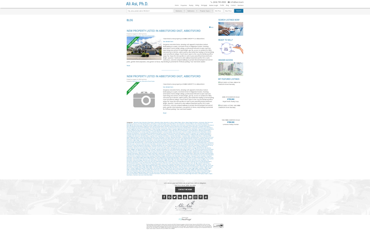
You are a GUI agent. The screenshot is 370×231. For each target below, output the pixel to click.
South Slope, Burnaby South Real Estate (185, 165)
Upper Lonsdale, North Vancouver (151, 169)
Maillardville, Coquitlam (199, 152)
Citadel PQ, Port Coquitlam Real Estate (157, 134)
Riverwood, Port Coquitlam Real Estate (151, 164)
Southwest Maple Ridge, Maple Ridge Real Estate (165, 167)
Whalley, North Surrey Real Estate (169, 173)
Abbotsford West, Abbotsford (162, 122)
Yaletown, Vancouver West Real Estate (142, 175)
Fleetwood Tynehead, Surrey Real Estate (176, 141)
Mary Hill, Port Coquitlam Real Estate (148, 153)
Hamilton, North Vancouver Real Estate (177, 146)
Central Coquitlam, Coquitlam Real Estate (152, 132)
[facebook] (164, 197)
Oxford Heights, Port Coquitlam (189, 158)
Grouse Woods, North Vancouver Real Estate (188, 145)
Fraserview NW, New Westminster (135, 142)
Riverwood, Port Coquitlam (134, 164)
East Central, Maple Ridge (180, 140)
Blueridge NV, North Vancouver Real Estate (138, 125)
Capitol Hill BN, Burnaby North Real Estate (138, 130)
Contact (233, 5)
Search (238, 11)
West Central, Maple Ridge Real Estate (136, 172)
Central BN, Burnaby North (134, 132)
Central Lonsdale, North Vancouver (173, 132)
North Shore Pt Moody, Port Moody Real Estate (192, 157)
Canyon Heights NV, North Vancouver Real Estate (139, 129)
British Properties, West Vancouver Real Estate (177, 126)
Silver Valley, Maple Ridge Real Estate (148, 165)
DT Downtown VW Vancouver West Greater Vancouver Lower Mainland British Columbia (175, 138)
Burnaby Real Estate (155, 127)
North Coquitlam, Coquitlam (189, 156)
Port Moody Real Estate (133, 162)
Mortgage (204, 5)
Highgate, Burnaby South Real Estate (140, 149)
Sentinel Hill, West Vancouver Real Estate (191, 164)
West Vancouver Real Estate (194, 172)
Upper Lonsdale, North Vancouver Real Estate (172, 169)
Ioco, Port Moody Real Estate (175, 149)
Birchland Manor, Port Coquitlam (176, 123)
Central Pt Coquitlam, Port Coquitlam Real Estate (198, 133)
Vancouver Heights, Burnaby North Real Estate (197, 169)
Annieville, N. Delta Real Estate (159, 123)
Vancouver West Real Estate (146, 171)
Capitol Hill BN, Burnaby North (206, 129)
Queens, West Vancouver (165, 162)
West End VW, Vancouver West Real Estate (157, 172)
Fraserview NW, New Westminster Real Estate (156, 142)
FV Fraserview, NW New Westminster (178, 142)
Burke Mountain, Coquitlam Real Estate (199, 126)
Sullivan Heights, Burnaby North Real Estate (142, 168)
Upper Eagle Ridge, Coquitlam (196, 168)
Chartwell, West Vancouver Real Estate (136, 134)
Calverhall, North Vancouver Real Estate (202, 127)
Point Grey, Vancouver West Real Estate (155, 161)
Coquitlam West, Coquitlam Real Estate (192, 136)
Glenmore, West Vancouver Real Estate (146, 144)
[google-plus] (169, 197)
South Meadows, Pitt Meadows (166, 165)
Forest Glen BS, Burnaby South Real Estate (198, 141)
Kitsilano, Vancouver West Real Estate (137, 150)
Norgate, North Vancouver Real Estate (171, 156)
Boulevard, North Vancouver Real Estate (197, 125)
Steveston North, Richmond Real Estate (189, 167)
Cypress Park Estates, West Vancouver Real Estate (152, 137)
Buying (191, 5)
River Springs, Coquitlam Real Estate (200, 162)
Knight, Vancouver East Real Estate (156, 150)
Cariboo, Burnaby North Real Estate (159, 130)
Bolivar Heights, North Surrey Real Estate (159, 125)
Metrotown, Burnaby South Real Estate (203, 153)
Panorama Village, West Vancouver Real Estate (145, 160)
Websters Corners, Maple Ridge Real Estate (185, 171)
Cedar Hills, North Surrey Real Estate (178, 130)
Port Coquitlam (170, 161)
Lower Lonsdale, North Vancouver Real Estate (200, 150)
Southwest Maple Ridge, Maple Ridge (142, 167)
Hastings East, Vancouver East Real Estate (181, 148)
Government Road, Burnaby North (204, 144)
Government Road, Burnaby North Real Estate (138, 145)
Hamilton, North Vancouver (159, 146)
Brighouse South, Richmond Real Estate (154, 126)
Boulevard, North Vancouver (178, 125)
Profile (222, 5)
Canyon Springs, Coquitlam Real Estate (162, 129)
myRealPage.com (185, 219)
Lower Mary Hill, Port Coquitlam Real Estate (138, 152)
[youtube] (185, 197)
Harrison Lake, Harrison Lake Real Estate (159, 148)
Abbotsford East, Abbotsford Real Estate (143, 36)
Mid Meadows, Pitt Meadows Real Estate (138, 154)
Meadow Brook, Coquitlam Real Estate (183, 153)
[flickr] (190, 197)
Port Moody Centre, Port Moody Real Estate (200, 161)
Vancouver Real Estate (132, 171)
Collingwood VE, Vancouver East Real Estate (138, 136)
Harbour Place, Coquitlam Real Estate (197, 146)
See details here (168, 41)
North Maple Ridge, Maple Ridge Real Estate (144, 157)
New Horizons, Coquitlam (134, 156)
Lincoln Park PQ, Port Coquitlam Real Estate (177, 150)
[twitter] (174, 197)
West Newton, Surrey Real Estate (177, 172)
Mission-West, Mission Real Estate (157, 154)
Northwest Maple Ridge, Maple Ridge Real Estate (167, 158)
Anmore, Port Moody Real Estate (141, 123)
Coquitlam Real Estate (175, 136)
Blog (227, 5)
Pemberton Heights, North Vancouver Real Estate (170, 160)
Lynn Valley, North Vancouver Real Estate (160, 152)
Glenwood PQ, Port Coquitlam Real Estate (184, 144)
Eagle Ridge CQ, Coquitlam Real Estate (143, 140)
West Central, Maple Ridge (204, 171)
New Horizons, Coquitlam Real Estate (151, 156)
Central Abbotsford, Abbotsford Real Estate (199, 130)
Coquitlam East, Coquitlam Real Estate (159, 136)
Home (177, 5)
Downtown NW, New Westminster (191, 137)
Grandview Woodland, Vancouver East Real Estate (163, 145)
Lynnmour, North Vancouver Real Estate (182, 152)
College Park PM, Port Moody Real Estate (200, 134)
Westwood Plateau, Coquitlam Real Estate (149, 173)
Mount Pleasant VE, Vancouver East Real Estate (202, 154)
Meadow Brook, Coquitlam (165, 153)
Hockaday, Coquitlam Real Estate (158, 149)
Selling (197, 5)
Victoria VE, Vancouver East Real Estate (164, 171)
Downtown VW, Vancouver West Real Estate (141, 138)
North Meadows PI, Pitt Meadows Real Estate (168, 157)
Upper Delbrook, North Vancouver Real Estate (176, 168)
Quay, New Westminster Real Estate (149, 162)
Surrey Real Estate (158, 168)
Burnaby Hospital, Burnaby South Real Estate (138, 127)
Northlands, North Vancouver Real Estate (143, 158)
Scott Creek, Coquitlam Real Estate (171, 164)
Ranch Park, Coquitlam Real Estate (181, 162)
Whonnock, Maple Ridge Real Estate (188, 173)
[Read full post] (144, 48)
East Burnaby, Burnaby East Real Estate (163, 140)
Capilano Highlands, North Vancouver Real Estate (185, 129)
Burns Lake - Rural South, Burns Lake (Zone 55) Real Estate (176, 127)
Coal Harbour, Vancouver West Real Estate (178, 134)
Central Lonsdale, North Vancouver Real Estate (194, 132)
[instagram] (195, 197)
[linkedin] (180, 197)
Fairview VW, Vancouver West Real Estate (155, 141)
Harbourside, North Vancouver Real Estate (137, 148)
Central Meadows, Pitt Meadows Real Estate (151, 133)
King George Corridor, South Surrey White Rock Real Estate (199, 149)
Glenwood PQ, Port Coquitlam (164, 144)
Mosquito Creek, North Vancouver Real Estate (178, 154)
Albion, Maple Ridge (176, 122)
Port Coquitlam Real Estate (181, 161)
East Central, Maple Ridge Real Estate (197, 140)
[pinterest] (200, 197)
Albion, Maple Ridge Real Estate (190, 122)
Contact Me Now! (185, 189)
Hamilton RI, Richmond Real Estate (142, 146)
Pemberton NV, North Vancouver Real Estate (195, 160)
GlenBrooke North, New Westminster (197, 142)
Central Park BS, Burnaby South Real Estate (174, 133)
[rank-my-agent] (206, 197)
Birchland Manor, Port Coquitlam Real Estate (197, 123)
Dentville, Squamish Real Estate (173, 137)
